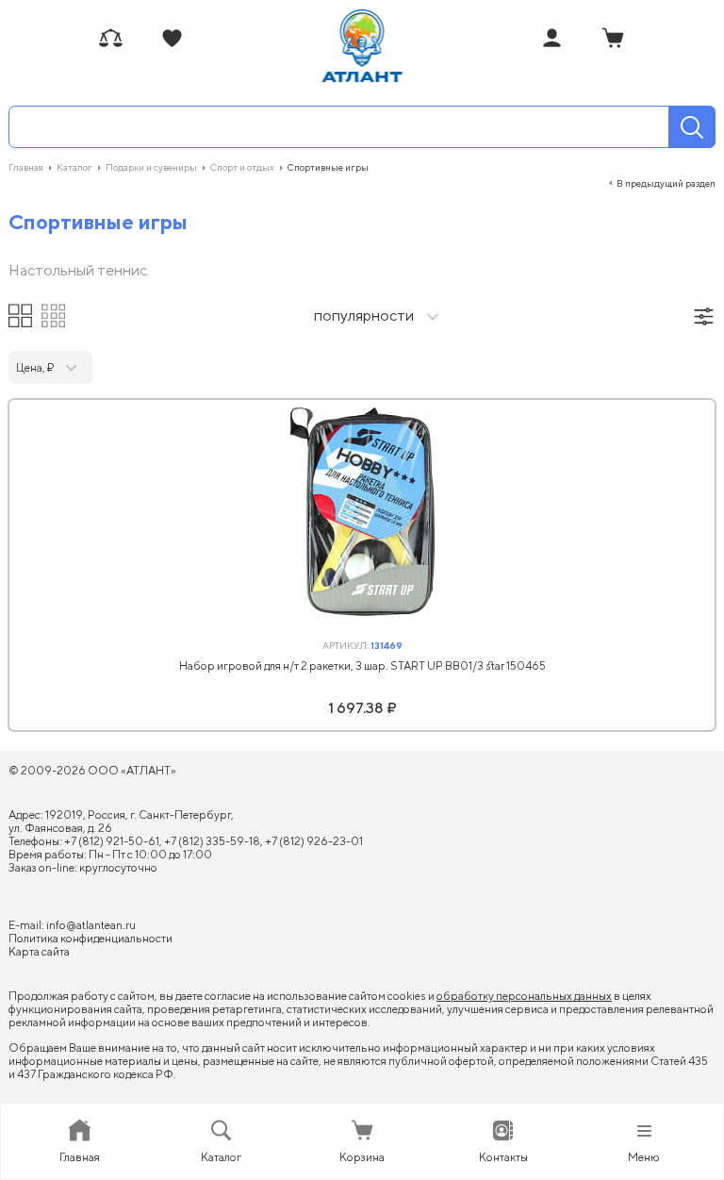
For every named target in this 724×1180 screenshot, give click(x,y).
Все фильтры (704, 316)
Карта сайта (39, 951)
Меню (644, 1157)
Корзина (362, 1157)
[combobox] (362, 317)
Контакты (503, 1157)
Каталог (221, 1157)
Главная (79, 1157)
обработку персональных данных (524, 996)
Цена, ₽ (35, 367)
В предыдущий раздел (666, 183)
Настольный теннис (77, 270)
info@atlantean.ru (91, 925)
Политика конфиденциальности (90, 938)
